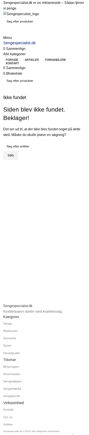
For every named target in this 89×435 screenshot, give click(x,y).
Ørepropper (11, 366)
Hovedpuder (11, 353)
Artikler (8, 424)
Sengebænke (12, 388)
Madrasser (10, 331)
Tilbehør (9, 360)
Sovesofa (9, 338)
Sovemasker (11, 374)
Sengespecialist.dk (19, 43)
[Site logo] (21, 14)
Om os (7, 417)
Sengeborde (11, 396)
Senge (7, 323)
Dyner (7, 345)
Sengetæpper (12, 381)
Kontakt (8, 409)
